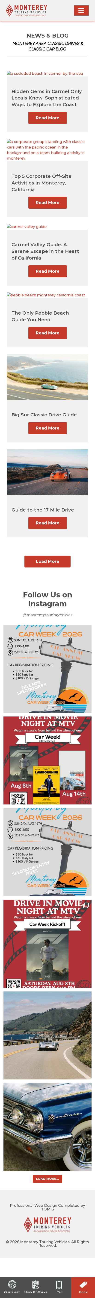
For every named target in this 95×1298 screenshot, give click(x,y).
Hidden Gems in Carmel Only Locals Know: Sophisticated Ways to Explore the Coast (47, 98)
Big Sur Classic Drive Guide (44, 415)
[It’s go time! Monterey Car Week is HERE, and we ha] (47, 760)
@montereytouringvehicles (47, 615)
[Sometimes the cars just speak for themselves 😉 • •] (47, 1127)
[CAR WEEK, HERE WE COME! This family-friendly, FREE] (47, 852)
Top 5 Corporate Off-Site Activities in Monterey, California (41, 182)
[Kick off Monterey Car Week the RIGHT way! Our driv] (47, 944)
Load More (47, 561)
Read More (47, 117)
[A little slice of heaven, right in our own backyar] (47, 1035)
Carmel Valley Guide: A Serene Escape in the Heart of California (45, 251)
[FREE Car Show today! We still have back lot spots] (47, 669)
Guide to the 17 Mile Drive (43, 510)
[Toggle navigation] (81, 10)
